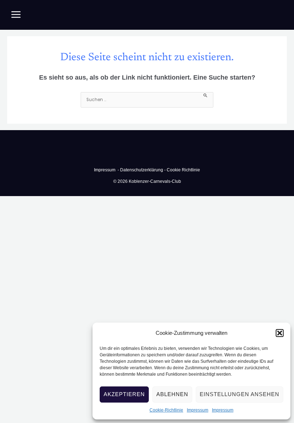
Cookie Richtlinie (183, 169)
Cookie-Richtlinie (166, 410)
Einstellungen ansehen (239, 394)
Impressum (197, 410)
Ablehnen (172, 394)
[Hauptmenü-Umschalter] (16, 14)
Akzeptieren (124, 394)
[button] (279, 333)
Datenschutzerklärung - (143, 169)
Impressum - (107, 169)
